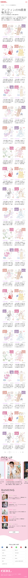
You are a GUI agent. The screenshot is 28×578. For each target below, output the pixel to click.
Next (23, 452)
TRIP (15, 555)
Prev (5, 452)
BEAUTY (16, 550)
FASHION (3, 550)
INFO (3, 561)
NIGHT (16, 558)
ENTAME (3, 558)
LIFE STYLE (4, 555)
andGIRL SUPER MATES (19, 561)
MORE (14, 532)
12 (20, 452)
